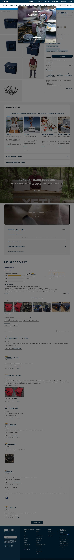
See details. (40, 39)
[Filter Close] (54, 9)
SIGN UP (37, 36)
